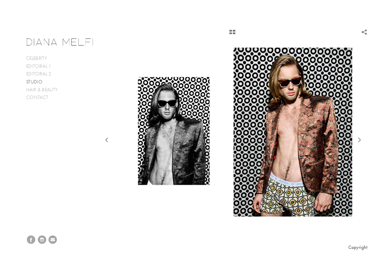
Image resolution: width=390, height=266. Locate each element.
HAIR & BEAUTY (42, 90)
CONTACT (37, 97)
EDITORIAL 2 (38, 74)
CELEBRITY (36, 58)
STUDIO (34, 82)
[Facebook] (31, 239)
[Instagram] (42, 239)
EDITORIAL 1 (38, 66)
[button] (232, 34)
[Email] (52, 239)
